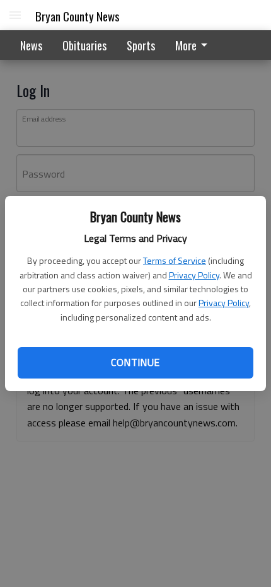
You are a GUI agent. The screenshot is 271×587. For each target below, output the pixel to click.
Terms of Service (174, 260)
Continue (135, 362)
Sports (141, 45)
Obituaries (84, 45)
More (186, 45)
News (31, 45)
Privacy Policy (194, 275)
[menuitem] (194, 45)
